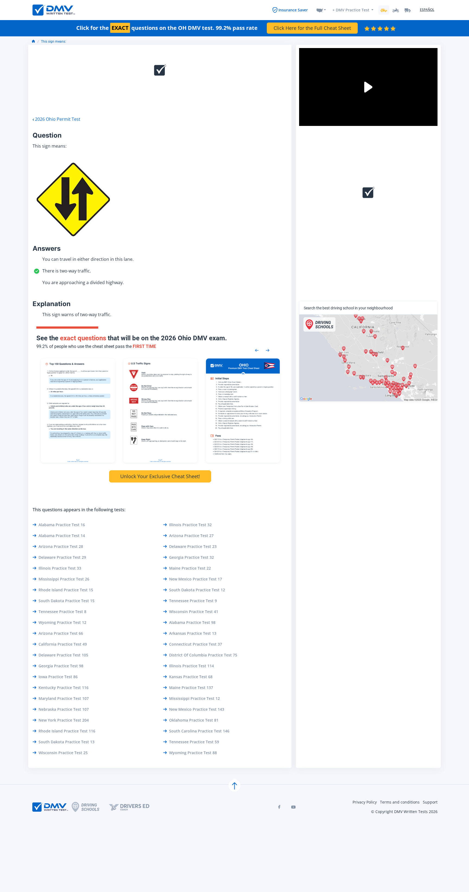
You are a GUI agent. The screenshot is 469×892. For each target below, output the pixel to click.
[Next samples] (267, 349)
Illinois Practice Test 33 (60, 568)
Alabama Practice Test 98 (192, 622)
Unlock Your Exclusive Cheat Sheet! (160, 476)
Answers (47, 248)
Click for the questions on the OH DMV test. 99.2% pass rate (167, 28)
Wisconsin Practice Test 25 (63, 752)
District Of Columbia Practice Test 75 (203, 655)
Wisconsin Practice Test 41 (193, 611)
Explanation (52, 304)
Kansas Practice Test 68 (191, 676)
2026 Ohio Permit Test (57, 119)
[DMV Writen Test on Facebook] (279, 807)
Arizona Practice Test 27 (191, 535)
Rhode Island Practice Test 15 (66, 589)
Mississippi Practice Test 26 (64, 579)
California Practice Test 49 (63, 644)
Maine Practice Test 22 (190, 568)
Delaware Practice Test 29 (62, 557)
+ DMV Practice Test (350, 9)
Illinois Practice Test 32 (190, 524)
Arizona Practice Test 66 (61, 633)
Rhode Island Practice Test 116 (67, 731)
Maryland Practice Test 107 (64, 698)
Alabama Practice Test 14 (62, 535)
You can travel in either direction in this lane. (88, 259)
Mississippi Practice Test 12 (194, 698)
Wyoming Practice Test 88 (193, 752)
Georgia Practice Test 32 (191, 557)
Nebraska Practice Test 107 (64, 709)
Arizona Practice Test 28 (61, 546)
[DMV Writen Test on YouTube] (293, 807)
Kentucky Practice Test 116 (63, 687)
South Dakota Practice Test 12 (197, 589)
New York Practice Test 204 (64, 720)
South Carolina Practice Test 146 (199, 731)
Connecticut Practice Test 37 (195, 644)
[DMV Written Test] (53, 10)
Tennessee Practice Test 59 (194, 741)
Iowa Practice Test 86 (58, 676)
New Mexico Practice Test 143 (196, 709)
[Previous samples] (256, 349)
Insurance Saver (293, 9)
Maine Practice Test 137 (191, 687)
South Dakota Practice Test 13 (66, 741)
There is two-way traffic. (66, 271)
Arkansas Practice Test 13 (192, 633)
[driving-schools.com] (90, 807)
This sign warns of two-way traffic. (76, 315)
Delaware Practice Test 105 (63, 655)
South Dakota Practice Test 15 (66, 600)
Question (47, 135)
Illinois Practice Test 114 (191, 665)
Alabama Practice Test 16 (62, 524)
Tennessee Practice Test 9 (193, 600)
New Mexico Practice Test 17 (195, 579)
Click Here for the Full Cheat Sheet (312, 28)
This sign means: (53, 41)
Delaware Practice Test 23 (193, 546)
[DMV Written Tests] (234, 785)
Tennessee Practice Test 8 (62, 611)
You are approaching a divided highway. (83, 282)
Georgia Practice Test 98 (61, 665)
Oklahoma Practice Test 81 (193, 720)
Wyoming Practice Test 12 (62, 622)
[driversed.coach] (134, 807)
